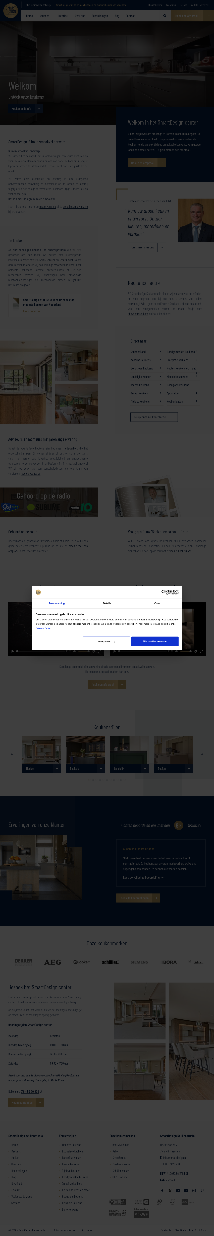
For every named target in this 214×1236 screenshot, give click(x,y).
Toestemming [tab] (57, 603)
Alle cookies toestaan (154, 641)
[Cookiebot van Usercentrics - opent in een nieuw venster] (164, 592)
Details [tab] (107, 603)
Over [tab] (157, 603)
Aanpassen (104, 641)
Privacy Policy (44, 628)
